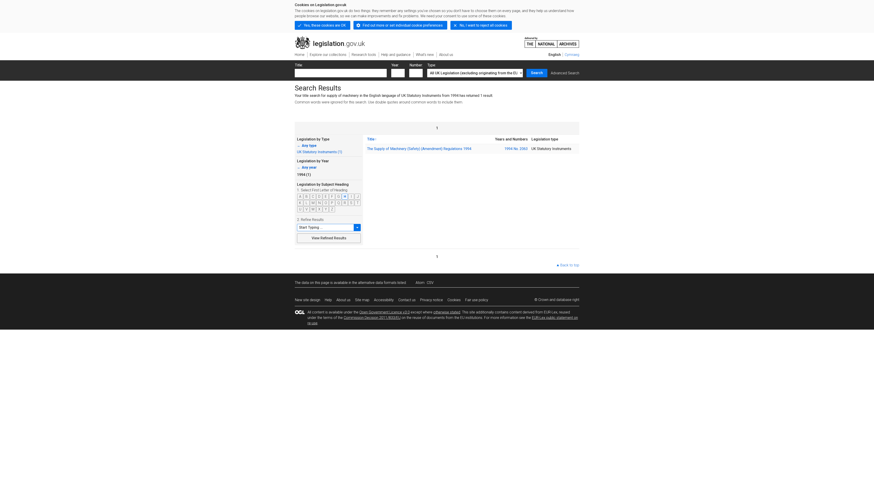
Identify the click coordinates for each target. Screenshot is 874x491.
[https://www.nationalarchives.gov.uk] (552, 40)
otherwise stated (446, 312)
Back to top (569, 265)
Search (537, 73)
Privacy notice (431, 300)
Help (328, 300)
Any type (307, 145)
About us (343, 300)
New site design (307, 300)
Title (370, 139)
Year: (395, 65)
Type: (431, 65)
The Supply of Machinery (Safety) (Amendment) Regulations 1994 (419, 149)
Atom (420, 283)
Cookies (454, 300)
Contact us (407, 300)
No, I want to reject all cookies (483, 25)
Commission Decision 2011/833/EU (372, 318)
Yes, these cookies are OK (325, 25)
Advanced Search (565, 73)
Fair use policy (476, 300)
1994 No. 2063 (516, 149)
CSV (430, 283)
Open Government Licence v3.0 (384, 312)
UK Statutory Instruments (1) (319, 152)
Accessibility (384, 300)
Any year (307, 167)
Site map (362, 300)
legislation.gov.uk (332, 38)
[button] (357, 227)
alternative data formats (377, 283)
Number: (416, 65)
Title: (299, 65)
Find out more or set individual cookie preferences (403, 25)
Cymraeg (572, 55)
